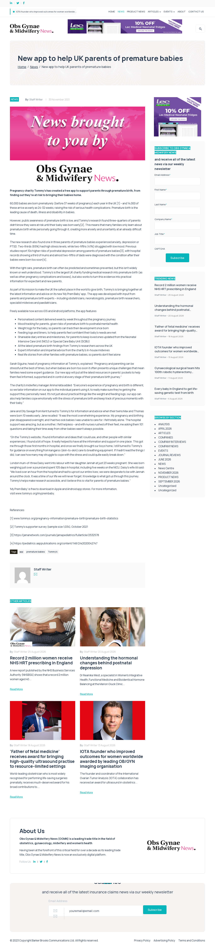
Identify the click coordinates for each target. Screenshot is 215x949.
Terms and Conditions (191, 940)
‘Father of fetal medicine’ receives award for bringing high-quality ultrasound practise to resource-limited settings (177, 332)
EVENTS (168, 11)
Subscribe (177, 258)
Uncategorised (167, 486)
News (34, 67)
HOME (111, 11)
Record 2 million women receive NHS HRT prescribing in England (175, 287)
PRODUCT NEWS (136, 11)
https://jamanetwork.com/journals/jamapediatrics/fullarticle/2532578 (56, 535)
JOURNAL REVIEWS (169, 455)
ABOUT (182, 11)
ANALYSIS (164, 424)
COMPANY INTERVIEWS (172, 442)
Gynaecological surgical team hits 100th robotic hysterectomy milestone (52, 11)
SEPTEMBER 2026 (169, 481)
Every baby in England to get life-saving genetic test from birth (176, 391)
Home (22, 67)
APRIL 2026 (165, 428)
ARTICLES (153, 11)
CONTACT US (196, 11)
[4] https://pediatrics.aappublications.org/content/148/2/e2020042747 (53, 543)
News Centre (166, 468)
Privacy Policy (142, 940)
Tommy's (52, 551)
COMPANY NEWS (168, 446)
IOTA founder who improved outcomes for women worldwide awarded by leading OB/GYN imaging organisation (176, 353)
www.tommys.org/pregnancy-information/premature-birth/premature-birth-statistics (66, 518)
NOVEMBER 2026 (168, 472)
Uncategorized (167, 490)
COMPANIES (165, 437)
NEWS (121, 11)
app (21, 551)
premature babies (35, 551)
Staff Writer (36, 99)
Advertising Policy (164, 940)
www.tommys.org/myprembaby (34, 493)
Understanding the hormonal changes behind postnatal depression (174, 309)
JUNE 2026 (164, 459)
